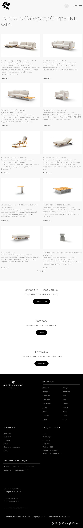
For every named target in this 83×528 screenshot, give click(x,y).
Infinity (45, 412)
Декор (6, 450)
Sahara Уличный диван (54, 60)
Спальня (6, 440)
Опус (64, 400)
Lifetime (46, 416)
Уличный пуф (8, 252)
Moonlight (66, 392)
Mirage (65, 388)
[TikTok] (70, 523)
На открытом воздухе (11, 447)
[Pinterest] (63, 523)
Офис (5, 444)
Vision (64, 416)
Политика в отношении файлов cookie (18, 467)
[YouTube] (66, 523)
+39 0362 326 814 (12, 501)
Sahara (65, 404)
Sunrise (65, 408)
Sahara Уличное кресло (54, 110)
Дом (44, 433)
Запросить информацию (52, 454)
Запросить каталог (50, 450)
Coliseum (46, 400)
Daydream (47, 404)
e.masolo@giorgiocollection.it (16, 508)
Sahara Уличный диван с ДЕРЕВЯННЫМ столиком (13, 111)
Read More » (5, 78)
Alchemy (46, 392)
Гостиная (7, 433)
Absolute (46, 388)
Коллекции (47, 437)
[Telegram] (77, 523)
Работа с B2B (48, 447)
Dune (45, 408)
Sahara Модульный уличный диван (18, 60)
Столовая (7, 437)
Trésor (64, 412)
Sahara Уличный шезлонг (13, 157)
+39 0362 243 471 (12, 498)
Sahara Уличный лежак (54, 157)
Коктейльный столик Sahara (57, 205)
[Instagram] (56, 523)
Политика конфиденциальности (16, 470)
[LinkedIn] (73, 523)
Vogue (64, 420)
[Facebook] (52, 523)
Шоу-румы (47, 444)
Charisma (46, 396)
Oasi (64, 396)
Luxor (45, 420)
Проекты (46, 440)
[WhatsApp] (59, 523)
